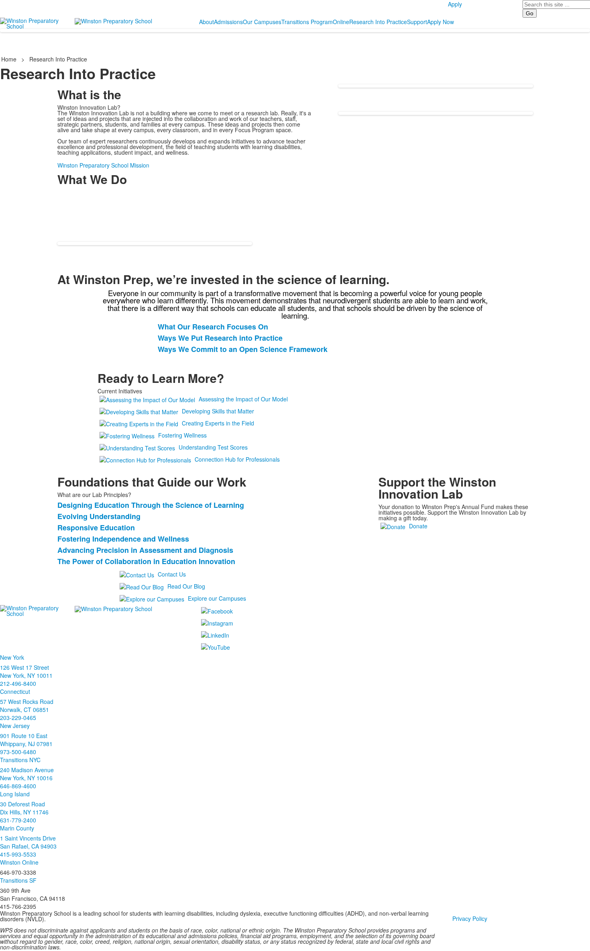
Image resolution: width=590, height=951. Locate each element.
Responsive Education (96, 527)
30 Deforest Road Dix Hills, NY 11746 (24, 808)
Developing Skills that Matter (218, 411)
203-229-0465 (18, 718)
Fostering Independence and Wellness (123, 539)
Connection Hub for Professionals (237, 459)
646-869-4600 (18, 786)
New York (12, 657)
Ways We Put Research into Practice (220, 338)
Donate (418, 526)
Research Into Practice (378, 22)
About (206, 22)
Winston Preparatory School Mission (103, 165)
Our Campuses (262, 22)
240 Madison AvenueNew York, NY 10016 (27, 774)
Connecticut (15, 691)
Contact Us (172, 574)
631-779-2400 (18, 820)
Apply (455, 4)
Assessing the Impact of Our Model (243, 399)
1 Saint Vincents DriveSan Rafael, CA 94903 (28, 842)
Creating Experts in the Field (218, 423)
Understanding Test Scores (213, 447)
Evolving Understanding (98, 516)
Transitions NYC (20, 760)
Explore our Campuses (217, 598)
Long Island (15, 794)
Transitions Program (307, 22)
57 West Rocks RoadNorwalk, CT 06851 (26, 705)
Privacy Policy (469, 918)
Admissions (228, 22)
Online (341, 22)
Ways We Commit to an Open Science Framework (243, 349)
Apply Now (440, 22)
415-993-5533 (18, 854)
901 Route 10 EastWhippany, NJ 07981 (26, 740)
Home (9, 59)
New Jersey (15, 726)
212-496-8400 (18, 683)
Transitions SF (18, 880)
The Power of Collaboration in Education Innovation (146, 561)
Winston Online (19, 862)
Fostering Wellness (182, 435)
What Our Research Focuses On (213, 326)
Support (417, 22)
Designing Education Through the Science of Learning (150, 505)
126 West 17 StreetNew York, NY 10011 (26, 671)
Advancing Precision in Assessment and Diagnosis (145, 550)
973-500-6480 (18, 752)
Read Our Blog (186, 586)
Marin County (17, 828)
